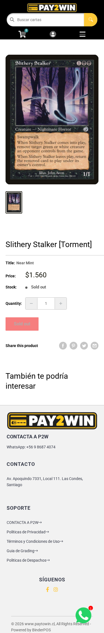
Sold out (22, 323)
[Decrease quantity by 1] (31, 303)
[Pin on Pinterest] (73, 346)
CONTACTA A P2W (22, 522)
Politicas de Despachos (26, 560)
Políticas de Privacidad (26, 532)
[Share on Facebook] (63, 346)
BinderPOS (41, 630)
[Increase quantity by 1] (61, 303)
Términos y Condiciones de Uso (33, 541)
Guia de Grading (20, 551)
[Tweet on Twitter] (84, 346)
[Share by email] (94, 346)
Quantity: (14, 303)
